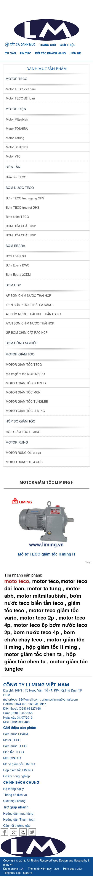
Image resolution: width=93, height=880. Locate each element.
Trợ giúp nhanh (16, 807)
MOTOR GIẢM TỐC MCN (23, 392)
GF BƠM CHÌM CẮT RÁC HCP (27, 332)
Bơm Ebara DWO (17, 265)
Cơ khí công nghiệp (16, 776)
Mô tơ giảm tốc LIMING (19, 764)
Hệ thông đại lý (13, 789)
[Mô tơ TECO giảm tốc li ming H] (46, 521)
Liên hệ (75, 53)
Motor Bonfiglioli (17, 147)
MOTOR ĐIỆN (16, 108)
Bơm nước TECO (15, 746)
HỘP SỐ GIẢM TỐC (20, 421)
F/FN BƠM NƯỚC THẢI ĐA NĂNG (29, 305)
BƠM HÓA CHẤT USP (21, 226)
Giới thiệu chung (14, 801)
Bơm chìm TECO (17, 216)
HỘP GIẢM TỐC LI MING (23, 432)
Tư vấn (10, 53)
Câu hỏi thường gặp (16, 825)
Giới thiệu (67, 45)
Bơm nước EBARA (15, 734)
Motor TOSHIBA (17, 128)
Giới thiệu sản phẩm (19, 727)
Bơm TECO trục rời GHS (22, 207)
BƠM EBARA (15, 245)
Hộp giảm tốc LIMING (18, 770)
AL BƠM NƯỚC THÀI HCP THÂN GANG (33, 314)
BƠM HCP (13, 285)
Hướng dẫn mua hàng (18, 813)
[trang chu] (46, 30)
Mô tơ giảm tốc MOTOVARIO (25, 374)
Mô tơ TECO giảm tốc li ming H (46, 554)
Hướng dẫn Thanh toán (19, 819)
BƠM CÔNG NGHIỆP (21, 343)
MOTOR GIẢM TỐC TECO (24, 364)
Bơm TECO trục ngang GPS (25, 198)
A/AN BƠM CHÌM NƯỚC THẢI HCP (30, 323)
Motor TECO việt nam (21, 89)
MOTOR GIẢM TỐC (20, 354)
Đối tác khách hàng (50, 53)
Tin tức (25, 53)
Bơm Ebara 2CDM (18, 274)
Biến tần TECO (16, 177)
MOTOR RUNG (17, 442)
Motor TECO (16, 78)
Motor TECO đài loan (20, 98)
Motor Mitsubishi (17, 119)
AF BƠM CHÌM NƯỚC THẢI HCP (28, 295)
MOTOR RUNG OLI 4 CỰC (24, 462)
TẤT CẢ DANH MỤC (22, 44)
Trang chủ (47, 45)
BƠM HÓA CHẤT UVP (21, 235)
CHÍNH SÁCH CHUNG (21, 782)
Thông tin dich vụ (15, 795)
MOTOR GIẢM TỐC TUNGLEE (27, 401)
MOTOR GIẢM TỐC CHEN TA (26, 383)
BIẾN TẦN (13, 166)
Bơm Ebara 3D (16, 256)
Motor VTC (13, 156)
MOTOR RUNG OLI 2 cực (23, 452)
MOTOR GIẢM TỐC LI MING (25, 411)
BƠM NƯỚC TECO (20, 187)
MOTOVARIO (12, 758)
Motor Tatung (15, 138)
